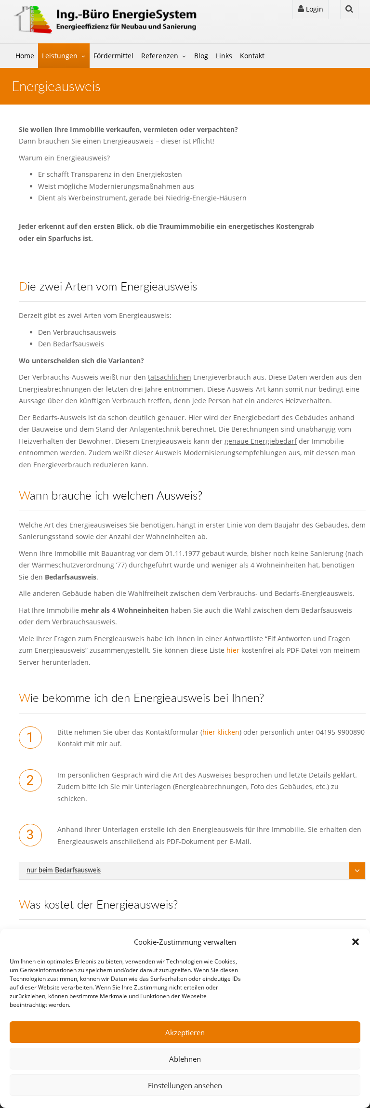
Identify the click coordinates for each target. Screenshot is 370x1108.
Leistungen (60, 55)
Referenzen (159, 55)
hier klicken (220, 732)
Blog (201, 55)
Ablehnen (185, 1059)
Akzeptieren (185, 1032)
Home (24, 55)
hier (232, 650)
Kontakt (252, 55)
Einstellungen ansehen (185, 1085)
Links (224, 55)
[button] (355, 942)
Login (313, 8)
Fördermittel (113, 55)
